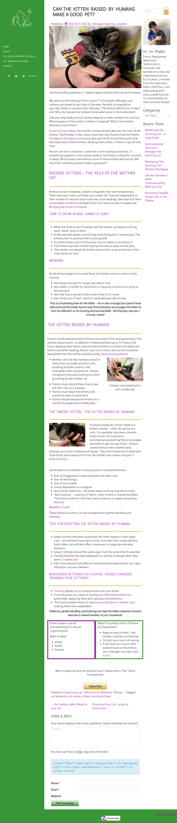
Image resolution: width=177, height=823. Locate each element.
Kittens (118, 692)
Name (55, 783)
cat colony (74, 696)
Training (59, 591)
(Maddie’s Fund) (59, 507)
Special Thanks (165, 814)
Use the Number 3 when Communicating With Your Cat (156, 180)
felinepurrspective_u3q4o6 (109, 24)
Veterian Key (69, 253)
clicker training (91, 696)
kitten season (89, 100)
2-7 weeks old (68, 559)
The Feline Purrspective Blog (19, 56)
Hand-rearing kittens (114, 354)
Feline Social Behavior (98, 692)
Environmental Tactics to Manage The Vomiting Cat (154, 149)
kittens (106, 696)
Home (6, 46)
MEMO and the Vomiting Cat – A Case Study (155, 133)
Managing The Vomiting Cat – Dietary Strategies (156, 165)
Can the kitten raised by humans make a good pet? (94, 11)
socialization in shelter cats (117, 602)
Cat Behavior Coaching (15, 61)
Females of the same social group (70, 138)
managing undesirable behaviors (110, 594)
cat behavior (59, 696)
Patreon (32, 76)
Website (56, 796)
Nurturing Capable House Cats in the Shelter (156, 196)
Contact (7, 66)
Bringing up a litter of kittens (68, 207)
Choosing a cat (72, 692)
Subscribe (95, 686)
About (6, 51)
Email (55, 789)
